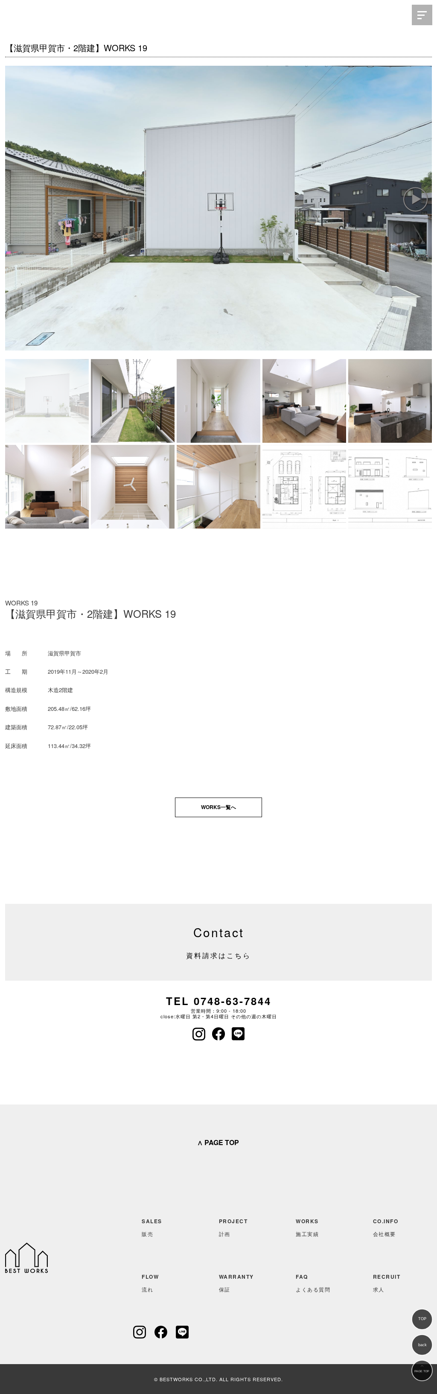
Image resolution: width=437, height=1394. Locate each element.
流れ (150, 1283)
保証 (236, 1283)
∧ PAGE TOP (218, 1142)
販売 (152, 1227)
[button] (415, 199)
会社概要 (386, 1227)
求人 (387, 1283)
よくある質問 (313, 1283)
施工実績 (307, 1227)
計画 (233, 1227)
